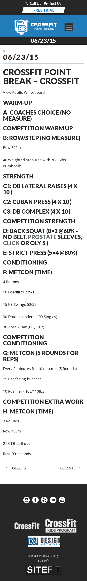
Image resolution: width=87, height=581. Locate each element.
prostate (42, 236)
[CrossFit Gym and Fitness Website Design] (43, 569)
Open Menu (69, 27)
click (11, 242)
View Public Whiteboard (24, 92)
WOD (6, 51)
